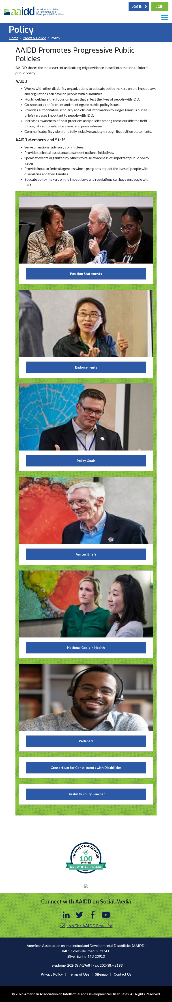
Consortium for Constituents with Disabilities (86, 768)
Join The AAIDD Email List (90, 925)
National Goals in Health (86, 648)
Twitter (79, 914)
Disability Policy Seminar (86, 794)
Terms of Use (79, 974)
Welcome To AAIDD (35, 12)
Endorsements (86, 367)
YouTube (105, 914)
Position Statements (86, 274)
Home (13, 38)
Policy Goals (86, 461)
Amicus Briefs (86, 554)
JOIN (159, 7)
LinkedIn (66, 914)
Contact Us (122, 974)
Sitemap (101, 974)
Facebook (92, 914)
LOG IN (137, 7)
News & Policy (34, 38)
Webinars (86, 741)
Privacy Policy (52, 974)
